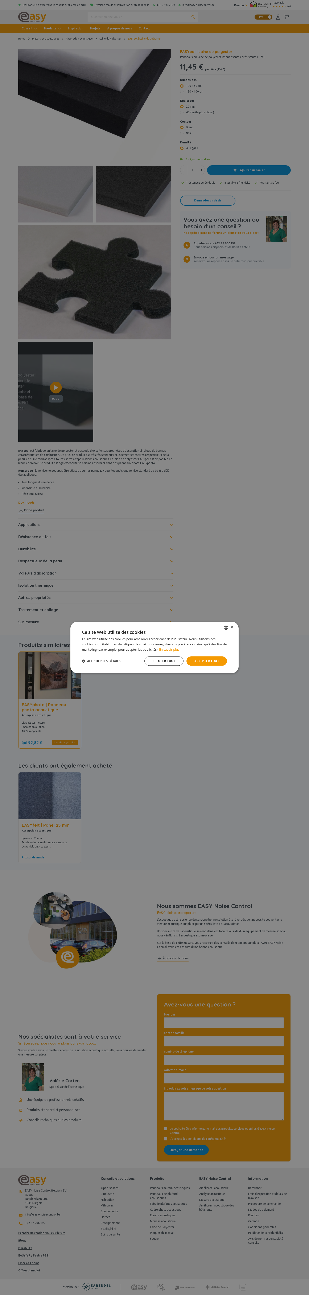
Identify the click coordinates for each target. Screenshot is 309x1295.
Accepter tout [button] (206, 661)
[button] (101, 661)
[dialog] (154, 647)
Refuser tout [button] (164, 661)
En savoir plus (169, 649)
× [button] (231, 627)
